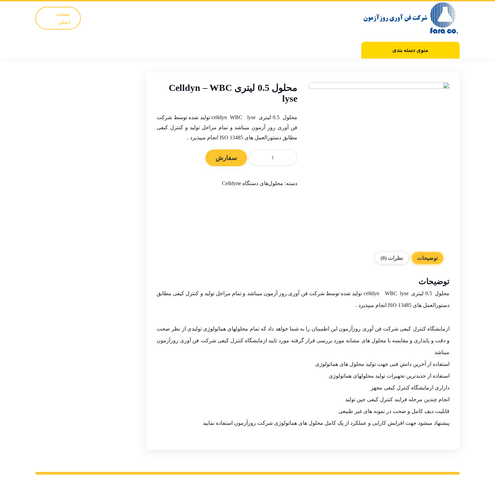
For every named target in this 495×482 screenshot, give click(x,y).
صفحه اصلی (63, 18)
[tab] (427, 258)
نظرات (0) (392, 258)
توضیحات (427, 258)
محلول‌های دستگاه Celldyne (252, 183)
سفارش (226, 157)
